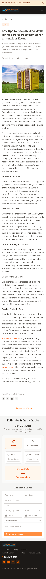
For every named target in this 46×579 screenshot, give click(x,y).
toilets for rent (8, 367)
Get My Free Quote (15, 534)
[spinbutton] (13, 459)
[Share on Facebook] (7, 398)
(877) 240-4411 (10, 557)
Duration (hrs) (34, 455)
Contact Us (6, 549)
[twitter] (13, 562)
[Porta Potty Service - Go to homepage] (10, 9)
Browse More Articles (24, 408)
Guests (12, 455)
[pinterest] (18, 562)
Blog (16, 549)
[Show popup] (40, 510)
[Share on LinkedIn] (12, 398)
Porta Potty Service (10, 338)
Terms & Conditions (9, 553)
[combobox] (33, 510)
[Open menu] (41, 9)
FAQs (23, 553)
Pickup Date (32, 515)
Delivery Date (13, 515)
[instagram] (8, 562)
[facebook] (4, 562)
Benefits (24, 549)
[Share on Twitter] (3, 398)
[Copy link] (16, 398)
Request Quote (35, 553)
